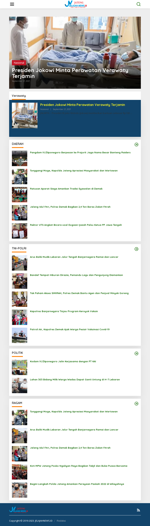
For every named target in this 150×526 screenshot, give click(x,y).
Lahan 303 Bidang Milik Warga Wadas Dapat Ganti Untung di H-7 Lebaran (75, 379)
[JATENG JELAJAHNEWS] (76, 4)
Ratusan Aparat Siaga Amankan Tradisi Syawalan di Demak (66, 188)
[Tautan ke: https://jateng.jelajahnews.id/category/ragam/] (136, 403)
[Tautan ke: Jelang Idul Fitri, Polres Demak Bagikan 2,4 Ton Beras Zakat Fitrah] (19, 212)
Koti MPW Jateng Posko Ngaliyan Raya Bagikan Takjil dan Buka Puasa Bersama (78, 465)
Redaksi (61, 520)
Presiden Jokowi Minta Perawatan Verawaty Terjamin (70, 73)
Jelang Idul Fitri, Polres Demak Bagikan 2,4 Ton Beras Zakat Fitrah (70, 206)
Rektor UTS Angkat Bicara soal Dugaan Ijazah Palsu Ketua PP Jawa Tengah (76, 224)
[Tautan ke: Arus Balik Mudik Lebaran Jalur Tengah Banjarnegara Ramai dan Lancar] (19, 262)
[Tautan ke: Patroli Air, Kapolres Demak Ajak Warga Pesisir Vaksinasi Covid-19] (19, 335)
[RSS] (138, 510)
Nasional (19, 62)
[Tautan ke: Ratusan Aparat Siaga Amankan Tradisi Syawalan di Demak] (19, 194)
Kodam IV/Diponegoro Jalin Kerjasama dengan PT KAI (63, 361)
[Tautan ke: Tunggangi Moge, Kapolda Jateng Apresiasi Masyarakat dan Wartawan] (19, 176)
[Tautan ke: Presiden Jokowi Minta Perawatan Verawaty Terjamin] (75, 53)
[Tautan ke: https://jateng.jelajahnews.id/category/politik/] (136, 353)
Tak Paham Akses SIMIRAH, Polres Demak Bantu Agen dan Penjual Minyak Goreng (79, 293)
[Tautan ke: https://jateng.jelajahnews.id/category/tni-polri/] (136, 249)
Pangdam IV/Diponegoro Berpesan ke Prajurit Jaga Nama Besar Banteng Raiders (80, 152)
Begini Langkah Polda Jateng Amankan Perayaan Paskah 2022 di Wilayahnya (77, 483)
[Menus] (12, 4)
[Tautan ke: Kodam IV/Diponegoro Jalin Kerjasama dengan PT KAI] (19, 367)
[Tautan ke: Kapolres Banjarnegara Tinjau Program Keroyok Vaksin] (19, 317)
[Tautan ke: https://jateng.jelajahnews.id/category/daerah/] (136, 144)
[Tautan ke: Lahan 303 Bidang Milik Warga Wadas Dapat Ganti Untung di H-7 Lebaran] (19, 385)
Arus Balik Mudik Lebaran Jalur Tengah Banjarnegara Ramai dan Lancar (74, 256)
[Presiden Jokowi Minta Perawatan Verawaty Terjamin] (131, 113)
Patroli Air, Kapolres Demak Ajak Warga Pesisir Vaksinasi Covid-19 (70, 329)
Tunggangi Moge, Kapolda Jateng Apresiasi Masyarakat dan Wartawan (74, 170)
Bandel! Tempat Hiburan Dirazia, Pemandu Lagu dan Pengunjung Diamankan (76, 275)
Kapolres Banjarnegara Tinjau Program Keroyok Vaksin (64, 311)
